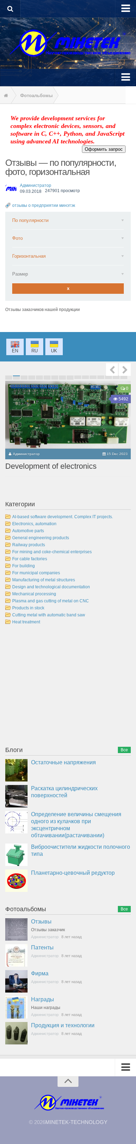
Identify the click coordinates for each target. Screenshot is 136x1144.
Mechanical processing (34, 593)
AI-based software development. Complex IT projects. (62, 516)
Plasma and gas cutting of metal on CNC (50, 600)
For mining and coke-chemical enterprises (52, 551)
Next (125, 369)
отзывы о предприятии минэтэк (43, 205)
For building (23, 565)
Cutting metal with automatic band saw (48, 614)
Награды (42, 999)
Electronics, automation (34, 523)
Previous (112, 369)
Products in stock (28, 607)
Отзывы (41, 922)
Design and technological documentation (51, 586)
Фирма (39, 973)
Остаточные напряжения (63, 762)
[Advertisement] (57, 687)
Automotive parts (28, 530)
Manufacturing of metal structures (43, 579)
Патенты (42, 947)
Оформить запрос (104, 149)
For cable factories (29, 558)
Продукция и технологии (63, 1025)
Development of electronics (51, 466)
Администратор (35, 185)
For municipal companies (36, 572)
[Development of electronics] (68, 414)
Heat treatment (26, 622)
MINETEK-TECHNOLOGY (76, 1122)
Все (124, 749)
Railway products (28, 544)
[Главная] (5, 96)
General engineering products (40, 537)
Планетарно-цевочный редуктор (73, 873)
